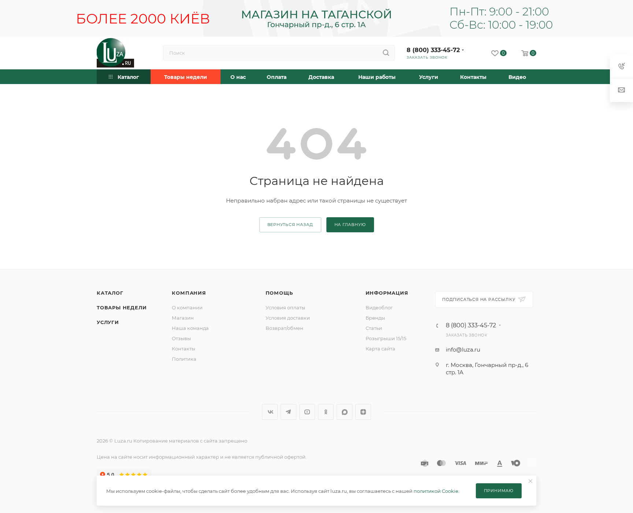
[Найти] (386, 53)
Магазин (183, 318)
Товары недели (122, 307)
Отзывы (181, 338)
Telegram (288, 412)
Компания (189, 293)
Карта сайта (380, 349)
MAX (344, 412)
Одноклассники (326, 412)
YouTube (307, 412)
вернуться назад (290, 224)
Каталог (110, 293)
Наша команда (190, 328)
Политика (184, 359)
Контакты (183, 349)
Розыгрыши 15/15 (386, 338)
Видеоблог (379, 307)
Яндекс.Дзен (363, 412)
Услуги (108, 322)
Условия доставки (288, 318)
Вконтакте (270, 412)
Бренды (375, 318)
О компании (187, 307)
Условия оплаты (285, 307)
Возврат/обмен (284, 328)
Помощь (279, 293)
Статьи (374, 328)
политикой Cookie (436, 491)
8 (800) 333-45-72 (433, 50)
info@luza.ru (463, 349)
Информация (387, 293)
